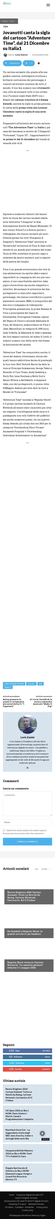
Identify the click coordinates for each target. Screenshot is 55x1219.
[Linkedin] (27, 767)
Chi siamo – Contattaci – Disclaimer (19, 1207)
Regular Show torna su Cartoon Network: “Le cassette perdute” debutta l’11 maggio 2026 (25, 965)
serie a (8, 687)
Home (5, 21)
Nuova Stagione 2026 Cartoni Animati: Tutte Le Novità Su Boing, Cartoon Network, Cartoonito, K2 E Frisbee (24, 896)
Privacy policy (42, 1207)
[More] (39, 63)
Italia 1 (31, 684)
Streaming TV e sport (17, 1204)
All (36, 869)
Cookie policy (27, 1210)
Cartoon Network (14, 684)
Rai (40, 684)
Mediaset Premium (36, 1204)
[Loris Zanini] (6, 55)
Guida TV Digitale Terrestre (26, 1198)
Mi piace (46, 1051)
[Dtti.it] (20, 6)
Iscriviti (46, 1069)
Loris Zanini (21, 55)
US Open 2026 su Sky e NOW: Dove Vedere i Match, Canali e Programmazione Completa (19, 1114)
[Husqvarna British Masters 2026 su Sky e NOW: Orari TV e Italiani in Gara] (42, 1153)
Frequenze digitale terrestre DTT (30, 1195)
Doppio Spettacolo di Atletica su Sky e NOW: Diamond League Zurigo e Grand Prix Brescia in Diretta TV (19, 1174)
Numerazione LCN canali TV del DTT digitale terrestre (26, 1201)
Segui (47, 1057)
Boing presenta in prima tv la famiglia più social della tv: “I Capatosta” (13, 703)
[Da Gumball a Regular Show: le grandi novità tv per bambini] (27, 922)
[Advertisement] (27, 179)
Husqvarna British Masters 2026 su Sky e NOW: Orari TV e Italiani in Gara (19, 1153)
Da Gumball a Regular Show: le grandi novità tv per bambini (25, 932)
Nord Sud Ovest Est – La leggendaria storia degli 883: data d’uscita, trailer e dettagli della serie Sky (19, 1134)
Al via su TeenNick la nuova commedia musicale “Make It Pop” (41, 703)
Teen (12, 21)
